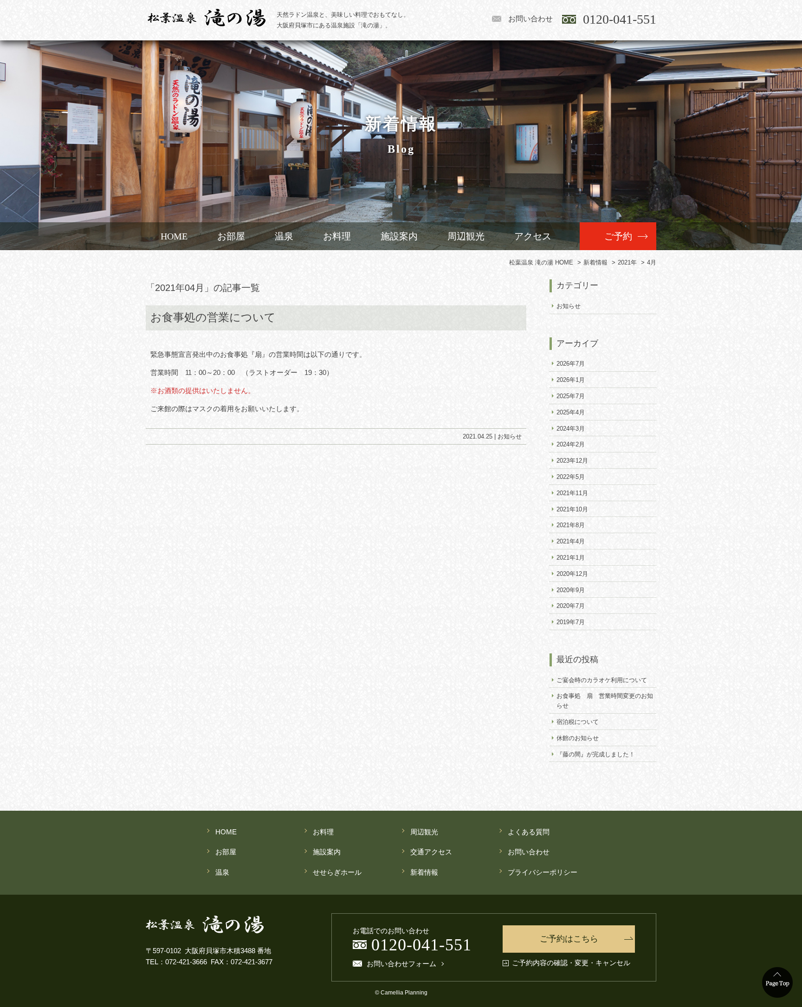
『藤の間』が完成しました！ (595, 754)
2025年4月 (570, 412)
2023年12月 (572, 460)
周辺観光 (466, 236)
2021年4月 (570, 541)
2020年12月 (572, 573)
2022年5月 (570, 476)
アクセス (532, 236)
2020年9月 (570, 590)
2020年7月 (570, 605)
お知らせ (510, 436)
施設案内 (399, 236)
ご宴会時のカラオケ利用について (601, 680)
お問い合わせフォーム (401, 964)
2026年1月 (570, 379)
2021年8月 (570, 525)
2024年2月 (570, 444)
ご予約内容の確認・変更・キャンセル (571, 963)
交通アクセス (431, 852)
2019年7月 (570, 622)
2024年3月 (570, 428)
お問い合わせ (530, 19)
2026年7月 (570, 363)
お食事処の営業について (213, 317)
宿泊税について (577, 721)
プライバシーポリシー (542, 872)
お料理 (337, 236)
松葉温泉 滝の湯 (206, 17)
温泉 (284, 236)
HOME (174, 236)
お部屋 (231, 236)
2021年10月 (572, 509)
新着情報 (424, 872)
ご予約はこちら (569, 938)
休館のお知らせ (577, 738)
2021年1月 (570, 557)
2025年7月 (570, 396)
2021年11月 (572, 493)
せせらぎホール (337, 872)
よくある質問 (529, 832)
